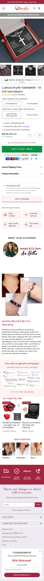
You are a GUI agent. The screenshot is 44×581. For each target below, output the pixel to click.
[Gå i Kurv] (39, 8)
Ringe (32, 458)
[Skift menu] (3, 8)
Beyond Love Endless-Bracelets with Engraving (31, 425)
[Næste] (41, 449)
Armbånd (5, 458)
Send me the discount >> (22, 575)
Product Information (10, 174)
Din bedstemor (11, 104)
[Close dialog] (40, 551)
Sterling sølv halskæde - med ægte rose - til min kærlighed (11, 425)
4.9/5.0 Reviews (18, 95)
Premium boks (32, 115)
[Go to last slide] (2, 40)
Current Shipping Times (11, 167)
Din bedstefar (32, 104)
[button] (5, 70)
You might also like (12, 398)
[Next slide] (41, 40)
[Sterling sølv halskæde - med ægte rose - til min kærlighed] (11, 411)
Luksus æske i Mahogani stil (11, 115)
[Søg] (34, 8)
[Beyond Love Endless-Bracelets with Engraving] (31, 411)
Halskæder (20, 458)
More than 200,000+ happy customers (22, 2)
